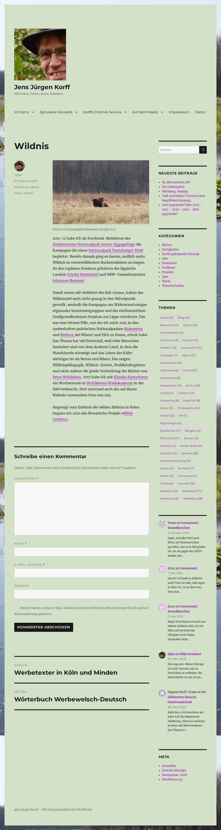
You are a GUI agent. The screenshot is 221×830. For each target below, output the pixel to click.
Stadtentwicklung (175, 460)
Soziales (168, 453)
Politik (167, 415)
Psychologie (170, 423)
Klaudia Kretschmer (131, 377)
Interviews (169, 370)
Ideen (188, 355)
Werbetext (192, 491)
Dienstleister (171, 332)
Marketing (169, 400)
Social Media (191, 445)
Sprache (189, 453)
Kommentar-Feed (174, 775)
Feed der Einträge (174, 770)
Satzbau (168, 445)
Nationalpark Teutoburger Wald (115, 250)
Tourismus (187, 476)
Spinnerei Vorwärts (56, 112)
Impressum (179, 112)
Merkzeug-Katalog (175, 191)
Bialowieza (133, 329)
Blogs (184, 317)
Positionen (21, 187)
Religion (192, 430)
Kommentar (26, 478)
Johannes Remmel (68, 280)
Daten (200, 112)
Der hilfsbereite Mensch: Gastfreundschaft (187, 697)
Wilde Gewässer (190, 654)
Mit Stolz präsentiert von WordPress (67, 809)
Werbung (169, 498)
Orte (165, 258)
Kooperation (171, 385)
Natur (18, 193)
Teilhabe (186, 468)
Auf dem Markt (145, 112)
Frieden (168, 347)
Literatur (186, 393)
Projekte (168, 272)
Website (21, 585)
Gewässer (169, 355)
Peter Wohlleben (67, 377)
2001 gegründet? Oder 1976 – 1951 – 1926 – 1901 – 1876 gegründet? (182, 209)
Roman (191, 438)
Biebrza (66, 335)
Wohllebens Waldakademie (110, 383)
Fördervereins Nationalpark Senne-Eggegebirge (94, 244)
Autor (166, 317)
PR (183, 415)
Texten (167, 476)
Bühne (190, 325)
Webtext (168, 491)
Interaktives (171, 362)
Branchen (169, 325)
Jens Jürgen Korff (42, 87)
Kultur (193, 385)
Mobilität (191, 400)
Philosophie (189, 408)
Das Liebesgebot (173, 187)
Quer (165, 277)
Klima (190, 370)
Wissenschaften (173, 286)
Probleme (168, 267)
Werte (35, 187)
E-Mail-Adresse (29, 565)
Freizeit (190, 340)
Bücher (167, 245)
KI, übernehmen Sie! (176, 182)
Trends (28, 193)
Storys (167, 468)
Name (20, 543)
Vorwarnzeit (188, 568)
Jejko (18, 175)
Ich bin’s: (21, 112)
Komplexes (170, 378)
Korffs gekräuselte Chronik (180, 254)
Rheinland (170, 438)
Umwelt (186, 483)
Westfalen (192, 498)
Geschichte (191, 347)
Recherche (170, 430)
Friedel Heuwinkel (82, 274)
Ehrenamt (169, 340)
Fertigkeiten (170, 249)
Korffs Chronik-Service (102, 112)
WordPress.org (172, 779)
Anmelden (169, 766)
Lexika (167, 393)
